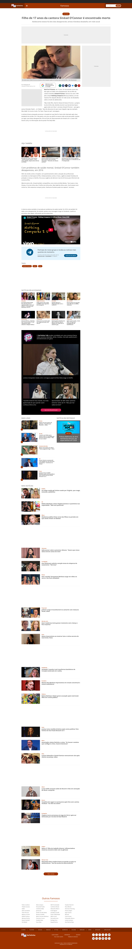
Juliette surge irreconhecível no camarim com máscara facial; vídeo (60, 610)
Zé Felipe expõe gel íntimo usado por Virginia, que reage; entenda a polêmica (61, 491)
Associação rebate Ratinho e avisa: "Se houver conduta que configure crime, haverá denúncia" (60, 743)
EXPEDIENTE (67, 934)
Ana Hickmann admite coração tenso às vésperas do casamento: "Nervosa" (59, 564)
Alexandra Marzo (55, 908)
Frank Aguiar (54, 910)
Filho (40, 266)
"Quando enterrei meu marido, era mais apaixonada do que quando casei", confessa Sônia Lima (36, 403)
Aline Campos (39, 905)
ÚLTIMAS (23, 929)
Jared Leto (38, 910)
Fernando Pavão (40, 907)
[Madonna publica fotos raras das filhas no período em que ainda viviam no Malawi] (30, 519)
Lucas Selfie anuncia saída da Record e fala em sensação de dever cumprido (61, 789)
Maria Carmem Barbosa (42, 916)
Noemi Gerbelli (26, 920)
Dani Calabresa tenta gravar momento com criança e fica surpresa (60, 623)
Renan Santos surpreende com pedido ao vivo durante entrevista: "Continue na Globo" (46, 462)
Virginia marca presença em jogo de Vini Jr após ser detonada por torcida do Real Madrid (59, 816)
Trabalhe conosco (73, 936)
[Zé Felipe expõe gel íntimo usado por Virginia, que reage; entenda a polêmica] (30, 493)
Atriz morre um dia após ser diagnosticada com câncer (43, 322)
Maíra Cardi (54, 916)
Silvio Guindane (26, 910)
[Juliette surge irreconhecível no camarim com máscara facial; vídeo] (30, 612)
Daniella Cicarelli (55, 912)
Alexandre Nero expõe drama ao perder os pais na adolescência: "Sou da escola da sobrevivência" (59, 862)
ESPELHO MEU (107, 929)
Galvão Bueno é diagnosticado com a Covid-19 (57, 304)
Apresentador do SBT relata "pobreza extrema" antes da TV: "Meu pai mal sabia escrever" (63, 403)
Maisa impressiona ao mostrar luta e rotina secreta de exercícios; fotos (60, 637)
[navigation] (27, 5)
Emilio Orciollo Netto (41, 912)
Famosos (64, 5)
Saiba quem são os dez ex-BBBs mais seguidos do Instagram (43, 304)
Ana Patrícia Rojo (69, 922)
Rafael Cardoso (26, 916)
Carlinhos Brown (55, 907)
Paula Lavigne (68, 910)
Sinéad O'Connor (27, 266)
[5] (29, 475)
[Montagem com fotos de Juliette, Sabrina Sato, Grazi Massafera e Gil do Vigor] (43, 296)
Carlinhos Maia (40, 908)
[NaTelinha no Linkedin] (99, 938)
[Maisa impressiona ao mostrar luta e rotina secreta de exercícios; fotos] (30, 639)
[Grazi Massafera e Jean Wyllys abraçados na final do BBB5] (73, 296)
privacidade (48, 256)
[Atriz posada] (43, 314)
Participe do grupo (71, 255)
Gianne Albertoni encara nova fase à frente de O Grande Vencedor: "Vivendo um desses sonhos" (50, 160)
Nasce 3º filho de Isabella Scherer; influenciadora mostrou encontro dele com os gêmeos (58, 849)
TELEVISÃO (31, 929)
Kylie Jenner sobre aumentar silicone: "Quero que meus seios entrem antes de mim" (60, 551)
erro (79, 85)
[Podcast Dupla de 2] (103, 938)
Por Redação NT (25, 84)
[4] (29, 462)
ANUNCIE (78, 934)
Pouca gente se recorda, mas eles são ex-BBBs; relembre (73, 304)
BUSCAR (118, 5)
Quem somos (55, 934)
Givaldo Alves (39, 920)
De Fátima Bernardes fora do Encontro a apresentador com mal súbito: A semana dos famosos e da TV (27, 305)
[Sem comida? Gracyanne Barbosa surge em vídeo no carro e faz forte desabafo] (30, 579)
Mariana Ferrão (26, 918)
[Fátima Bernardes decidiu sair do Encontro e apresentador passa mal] (28, 296)
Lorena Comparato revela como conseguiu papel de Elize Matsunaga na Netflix (48, 378)
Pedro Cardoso (26, 905)
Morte (35, 266)
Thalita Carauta (26, 907)
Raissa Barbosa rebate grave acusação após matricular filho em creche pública (60, 696)
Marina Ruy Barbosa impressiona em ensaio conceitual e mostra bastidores (61, 683)
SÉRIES (89, 929)
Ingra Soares (68, 912)
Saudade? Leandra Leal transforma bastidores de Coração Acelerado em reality (58, 670)
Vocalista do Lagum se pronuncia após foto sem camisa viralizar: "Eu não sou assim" (60, 802)
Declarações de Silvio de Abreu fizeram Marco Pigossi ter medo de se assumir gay (58, 322)
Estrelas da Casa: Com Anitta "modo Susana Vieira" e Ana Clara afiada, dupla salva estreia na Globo (30, 160)
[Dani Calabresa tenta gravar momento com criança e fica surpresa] (30, 625)
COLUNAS (74, 929)
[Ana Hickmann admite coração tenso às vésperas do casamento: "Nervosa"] (30, 566)
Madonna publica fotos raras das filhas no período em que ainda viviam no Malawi (60, 517)
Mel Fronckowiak (55, 905)
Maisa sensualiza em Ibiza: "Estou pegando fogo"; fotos (46, 448)
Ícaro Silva (38, 922)
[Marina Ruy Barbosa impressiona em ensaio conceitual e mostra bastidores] (30, 685)
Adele (23, 908)
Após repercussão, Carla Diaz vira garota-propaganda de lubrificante (73, 322)
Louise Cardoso (69, 920)
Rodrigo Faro (54, 920)
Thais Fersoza (25, 912)
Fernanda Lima (54, 918)
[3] (29, 450)
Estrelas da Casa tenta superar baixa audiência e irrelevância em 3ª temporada (71, 159)
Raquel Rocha (54, 922)
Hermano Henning (70, 908)
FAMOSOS (48, 929)
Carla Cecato (68, 916)
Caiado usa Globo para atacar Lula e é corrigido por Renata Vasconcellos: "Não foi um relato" (46, 437)
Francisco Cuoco (40, 918)
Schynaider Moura (69, 918)
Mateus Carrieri (26, 914)
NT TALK (56, 929)
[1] (29, 424)
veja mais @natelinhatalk (50, 410)
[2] (29, 437)
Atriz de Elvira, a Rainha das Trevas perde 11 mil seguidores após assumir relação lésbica (28, 322)
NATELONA (97, 929)
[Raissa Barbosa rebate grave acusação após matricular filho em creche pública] (30, 698)
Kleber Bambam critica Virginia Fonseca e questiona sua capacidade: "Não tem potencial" (61, 504)
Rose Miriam (68, 907)
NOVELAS (40, 929)
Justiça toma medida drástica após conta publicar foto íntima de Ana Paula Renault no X (47, 474)
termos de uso (41, 256)
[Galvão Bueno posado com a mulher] (58, 296)
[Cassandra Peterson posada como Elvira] (28, 314)
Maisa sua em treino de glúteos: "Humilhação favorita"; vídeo (45, 424)
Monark (67, 914)
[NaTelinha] (17, 6)
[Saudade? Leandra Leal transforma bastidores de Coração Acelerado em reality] (30, 672)
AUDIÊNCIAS (65, 929)
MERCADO (82, 929)
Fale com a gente (58, 936)
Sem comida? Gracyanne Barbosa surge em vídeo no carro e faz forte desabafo (59, 577)
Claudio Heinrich (69, 905)
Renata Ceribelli (40, 914)
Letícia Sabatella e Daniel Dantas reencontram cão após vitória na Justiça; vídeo (61, 756)
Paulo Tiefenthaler (55, 914)
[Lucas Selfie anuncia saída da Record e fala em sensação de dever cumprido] (30, 791)
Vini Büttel (24, 922)
